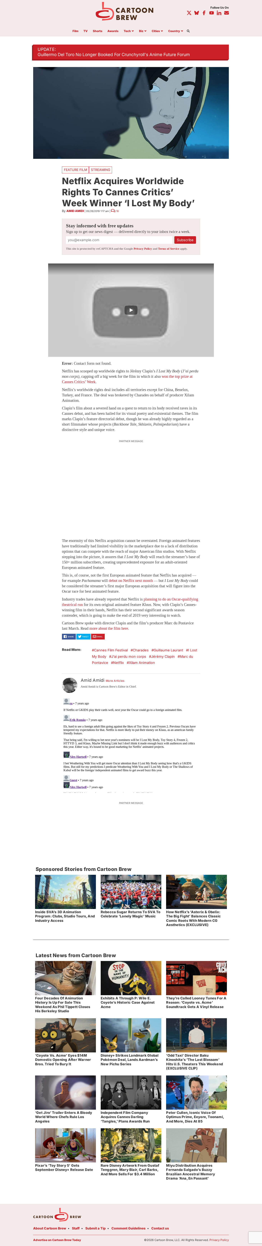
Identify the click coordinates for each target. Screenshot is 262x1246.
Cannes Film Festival (111, 650)
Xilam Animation (142, 663)
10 (117, 211)
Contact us (160, 1228)
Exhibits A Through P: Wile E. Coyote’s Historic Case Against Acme (128, 1002)
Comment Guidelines (128, 1228)
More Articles (115, 681)
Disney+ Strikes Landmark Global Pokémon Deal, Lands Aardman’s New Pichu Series (130, 1059)
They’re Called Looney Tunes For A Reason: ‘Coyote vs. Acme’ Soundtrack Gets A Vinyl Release (196, 1002)
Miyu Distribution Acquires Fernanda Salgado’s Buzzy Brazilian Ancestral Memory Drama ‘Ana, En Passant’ (190, 1172)
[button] (131, 310)
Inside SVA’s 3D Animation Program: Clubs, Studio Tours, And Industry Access (65, 916)
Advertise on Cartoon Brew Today (57, 1240)
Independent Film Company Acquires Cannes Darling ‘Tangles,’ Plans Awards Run (125, 1117)
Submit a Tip (95, 1228)
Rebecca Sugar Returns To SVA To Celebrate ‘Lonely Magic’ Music (131, 914)
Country (174, 31)
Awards (113, 31)
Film (75, 31)
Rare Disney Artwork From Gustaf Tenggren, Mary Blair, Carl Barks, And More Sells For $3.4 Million (130, 1169)
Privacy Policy (143, 248)
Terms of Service (168, 248)
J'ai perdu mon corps (128, 656)
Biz (141, 31)
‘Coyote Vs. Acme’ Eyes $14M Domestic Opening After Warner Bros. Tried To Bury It (63, 1059)
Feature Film (75, 170)
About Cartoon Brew (49, 1228)
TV (85, 31)
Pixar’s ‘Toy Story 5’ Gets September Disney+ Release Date (64, 1167)
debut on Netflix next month (131, 580)
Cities (156, 31)
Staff (76, 1228)
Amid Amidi (75, 211)
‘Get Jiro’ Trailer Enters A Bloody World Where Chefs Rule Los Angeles (63, 1117)
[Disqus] (131, 745)
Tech (127, 31)
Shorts (97, 31)
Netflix (118, 663)
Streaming (100, 170)
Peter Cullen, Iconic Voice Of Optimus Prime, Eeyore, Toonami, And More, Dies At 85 (195, 1117)
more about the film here (108, 628)
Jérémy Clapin (163, 656)
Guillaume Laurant (168, 650)
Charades (141, 650)
